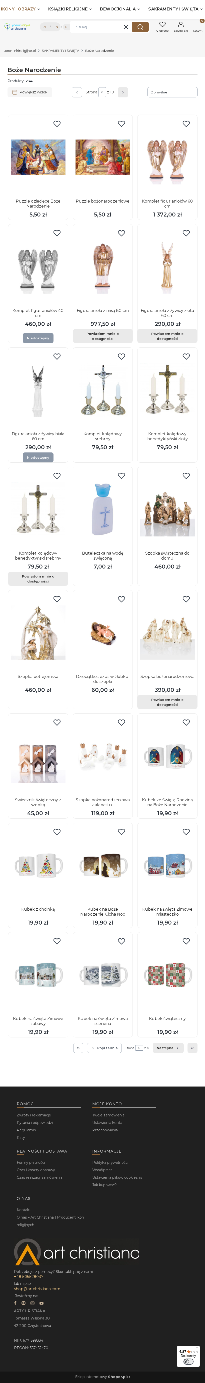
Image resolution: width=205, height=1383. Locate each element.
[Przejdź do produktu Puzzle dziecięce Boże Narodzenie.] (38, 157)
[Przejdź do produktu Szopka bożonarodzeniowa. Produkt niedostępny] (167, 632)
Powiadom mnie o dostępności (102, 336)
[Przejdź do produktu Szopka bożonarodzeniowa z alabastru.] (103, 756)
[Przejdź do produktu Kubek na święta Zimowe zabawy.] (38, 975)
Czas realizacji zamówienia (39, 1177)
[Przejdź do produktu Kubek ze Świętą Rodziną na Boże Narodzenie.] (167, 756)
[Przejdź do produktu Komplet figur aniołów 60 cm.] (167, 157)
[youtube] (42, 1303)
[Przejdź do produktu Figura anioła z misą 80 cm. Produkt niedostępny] (103, 266)
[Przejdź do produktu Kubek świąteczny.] (167, 975)
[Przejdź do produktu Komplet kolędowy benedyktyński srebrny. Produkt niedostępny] (38, 509)
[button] (140, 27)
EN (56, 27)
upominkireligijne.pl (20, 51)
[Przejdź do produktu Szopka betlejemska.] (38, 632)
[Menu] (197, 1349)
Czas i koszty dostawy (36, 1170)
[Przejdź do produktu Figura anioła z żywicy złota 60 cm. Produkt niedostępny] (167, 266)
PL (45, 27)
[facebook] (15, 1303)
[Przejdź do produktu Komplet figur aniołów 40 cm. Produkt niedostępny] (38, 266)
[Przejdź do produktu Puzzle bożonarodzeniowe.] (103, 157)
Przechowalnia (105, 1130)
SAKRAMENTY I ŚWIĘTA (60, 51)
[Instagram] (32, 1303)
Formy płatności (31, 1162)
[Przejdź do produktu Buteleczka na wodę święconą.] (103, 509)
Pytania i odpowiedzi (35, 1122)
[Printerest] (24, 1303)
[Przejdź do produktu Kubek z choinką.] (38, 865)
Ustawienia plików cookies (115, 1177)
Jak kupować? (104, 1185)
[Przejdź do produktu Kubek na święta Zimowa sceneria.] (103, 975)
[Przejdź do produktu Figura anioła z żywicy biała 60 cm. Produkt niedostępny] (38, 390)
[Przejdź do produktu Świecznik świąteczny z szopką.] (38, 756)
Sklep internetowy (100, 1377)
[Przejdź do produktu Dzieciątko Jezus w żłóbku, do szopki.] (103, 632)
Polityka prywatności (110, 1162)
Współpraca (102, 1170)
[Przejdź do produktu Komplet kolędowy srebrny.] (103, 390)
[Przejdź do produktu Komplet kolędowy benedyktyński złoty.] (167, 390)
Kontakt (24, 1210)
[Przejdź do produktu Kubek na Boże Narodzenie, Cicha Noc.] (103, 865)
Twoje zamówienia (108, 1115)
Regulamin (26, 1130)
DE (67, 27)
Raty (21, 1137)
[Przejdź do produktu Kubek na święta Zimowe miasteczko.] (167, 865)
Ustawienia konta (107, 1122)
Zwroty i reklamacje (34, 1115)
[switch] (189, 1362)
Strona (91, 92)
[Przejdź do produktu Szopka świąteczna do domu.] (167, 509)
